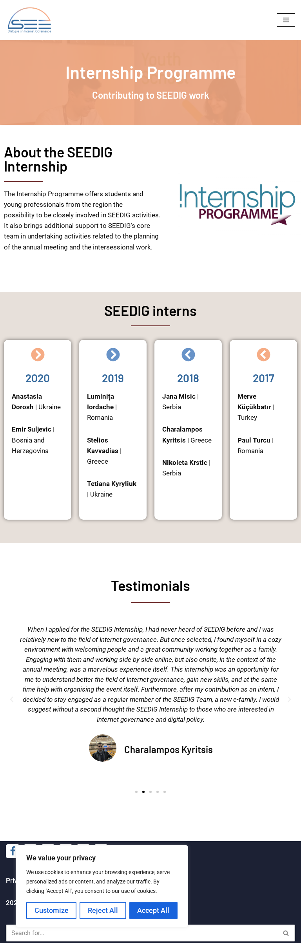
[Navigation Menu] (286, 20)
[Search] (286, 933)
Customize (51, 910)
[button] (12, 699)
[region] (102, 886)
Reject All (103, 910)
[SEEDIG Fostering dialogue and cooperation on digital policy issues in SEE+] (31, 19)
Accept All (153, 910)
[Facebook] (13, 851)
